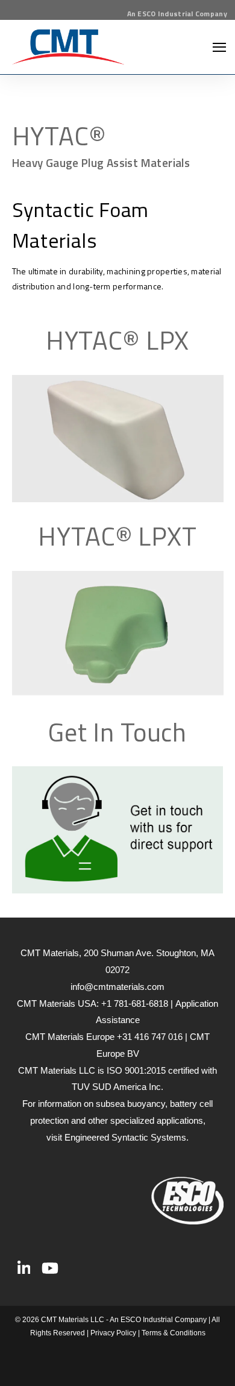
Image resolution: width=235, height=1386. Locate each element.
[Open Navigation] (219, 47)
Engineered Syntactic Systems (125, 1137)
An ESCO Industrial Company (177, 13)
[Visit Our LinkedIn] (24, 1268)
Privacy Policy (113, 1333)
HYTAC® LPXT (117, 536)
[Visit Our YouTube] (50, 1268)
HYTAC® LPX (118, 340)
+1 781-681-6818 (134, 1003)
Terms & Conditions (173, 1333)
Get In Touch (117, 732)
